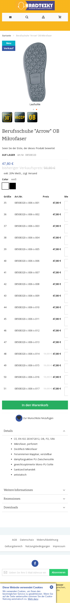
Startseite (7, 35)
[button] (33, 109)
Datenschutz (27, 539)
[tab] (35, 431)
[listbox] (35, 186)
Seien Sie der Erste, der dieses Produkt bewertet (28, 148)
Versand (32, 173)
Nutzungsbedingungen (37, 546)
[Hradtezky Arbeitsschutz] (35, 5)
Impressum (59, 546)
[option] (5, 186)
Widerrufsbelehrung (47, 539)
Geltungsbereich (13, 546)
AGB (14, 539)
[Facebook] (35, 562)
